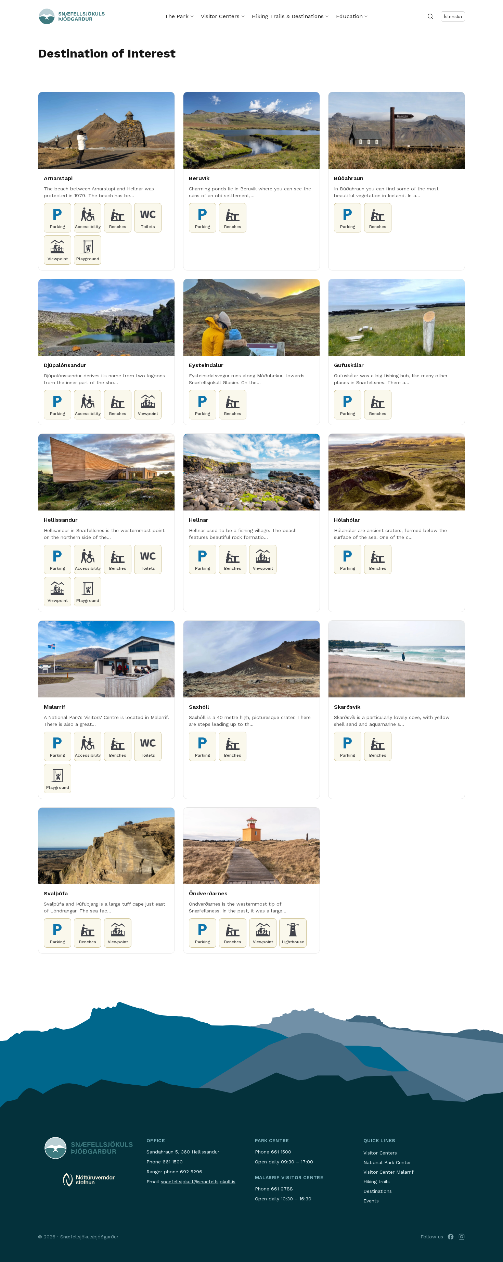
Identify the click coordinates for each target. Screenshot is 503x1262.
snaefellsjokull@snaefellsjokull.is (198, 1181)
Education (349, 16)
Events (371, 1200)
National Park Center (387, 1162)
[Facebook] (450, 1236)
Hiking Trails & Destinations (288, 16)
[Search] (430, 16)
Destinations (377, 1191)
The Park (177, 16)
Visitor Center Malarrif (388, 1172)
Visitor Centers (220, 16)
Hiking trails (376, 1181)
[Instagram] (461, 1236)
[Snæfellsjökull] (72, 16)
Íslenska (453, 16)
